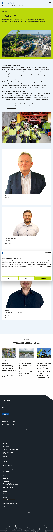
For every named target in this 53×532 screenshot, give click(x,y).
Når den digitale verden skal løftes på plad (44, 365)
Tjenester (5, 410)
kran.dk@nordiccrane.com (12, 484)
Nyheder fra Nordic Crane (26, 342)
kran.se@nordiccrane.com (12, 467)
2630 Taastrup (6, 489)
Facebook (5, 456)
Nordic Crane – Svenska (8, 421)
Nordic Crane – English (8, 424)
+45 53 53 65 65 (7, 483)
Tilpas (25, 278)
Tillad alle (43, 278)
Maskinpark (5, 405)
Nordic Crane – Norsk (8, 419)
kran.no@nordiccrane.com (12, 449)
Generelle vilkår (11, 108)
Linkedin (4, 458)
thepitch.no (12, 506)
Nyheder (4, 407)
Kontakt (6, 414)
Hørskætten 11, (10, 487)
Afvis (9, 278)
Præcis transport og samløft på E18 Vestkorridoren (9, 367)
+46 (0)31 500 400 (8, 465)
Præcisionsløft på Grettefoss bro (25, 365)
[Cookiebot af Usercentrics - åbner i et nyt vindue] (45, 253)
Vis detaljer (45, 273)
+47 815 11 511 (7, 448)
